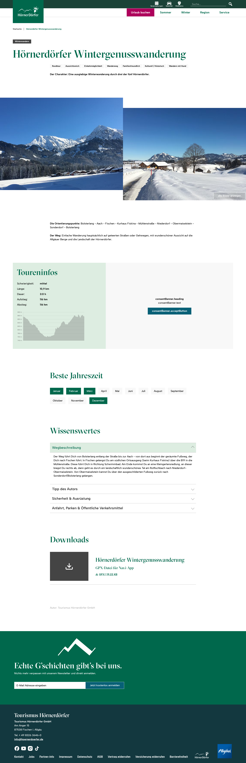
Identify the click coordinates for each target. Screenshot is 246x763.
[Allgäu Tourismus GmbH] (225, 751)
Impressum (65, 756)
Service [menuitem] (224, 12)
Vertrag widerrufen (119, 756)
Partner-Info (46, 756)
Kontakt (19, 756)
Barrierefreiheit (179, 756)
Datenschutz (84, 756)
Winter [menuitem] (185, 12)
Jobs (31, 756)
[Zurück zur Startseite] (28, 11)
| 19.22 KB (108, 574)
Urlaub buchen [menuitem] (140, 12)
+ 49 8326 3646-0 (30, 735)
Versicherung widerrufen (150, 756)
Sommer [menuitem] (165, 12)
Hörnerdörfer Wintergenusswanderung (43, 29)
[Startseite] (202, 755)
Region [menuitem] (204, 12)
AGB (100, 756)
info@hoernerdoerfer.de (28, 739)
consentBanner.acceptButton (169, 310)
